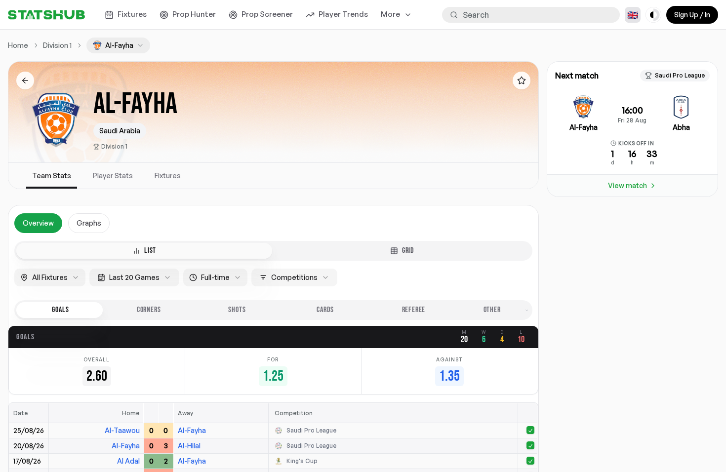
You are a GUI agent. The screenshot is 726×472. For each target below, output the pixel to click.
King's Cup (302, 461)
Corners (149, 310)
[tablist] (273, 251)
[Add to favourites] (521, 80)
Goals (60, 310)
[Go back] (25, 80)
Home (18, 45)
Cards (325, 310)
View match (627, 185)
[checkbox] (530, 430)
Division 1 (114, 146)
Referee (414, 310)
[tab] (144, 251)
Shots (236, 310)
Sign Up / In (692, 14)
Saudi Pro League (311, 430)
